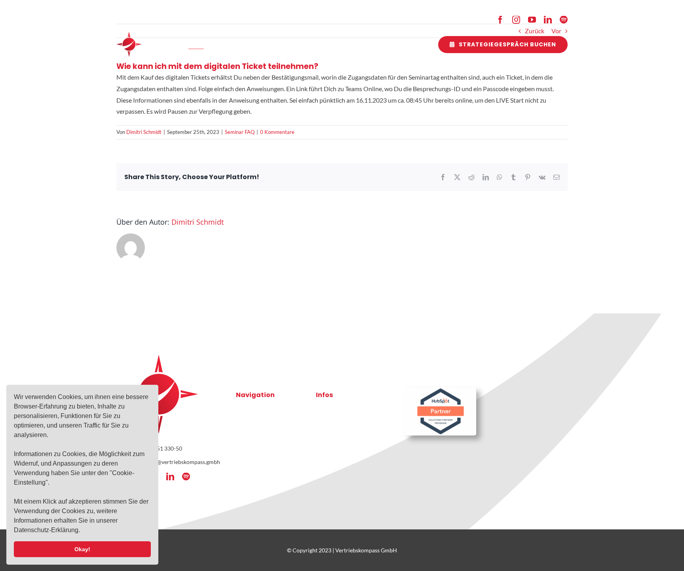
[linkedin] (548, 20)
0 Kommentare (277, 132)
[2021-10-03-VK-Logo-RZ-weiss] (163, 34)
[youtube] (532, 20)
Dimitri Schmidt (144, 132)
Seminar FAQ (240, 132)
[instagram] (516, 20)
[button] (83, 531)
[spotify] (564, 20)
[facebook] (500, 20)
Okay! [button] (82, 549)
